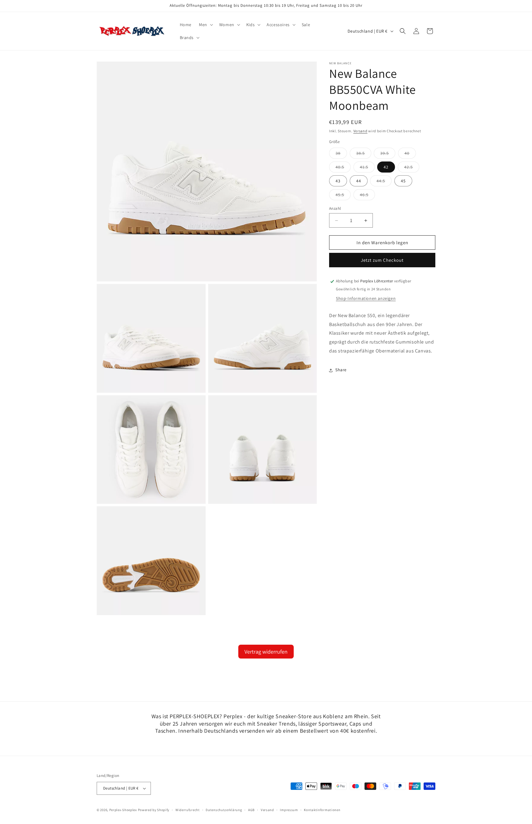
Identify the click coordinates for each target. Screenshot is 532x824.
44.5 (384, 182)
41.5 (367, 168)
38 (341, 154)
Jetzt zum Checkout (382, 260)
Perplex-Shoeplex (123, 810)
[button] (205, 24)
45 (403, 181)
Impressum (289, 810)
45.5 (343, 196)
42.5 (411, 168)
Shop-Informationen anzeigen (366, 298)
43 (338, 181)
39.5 (387, 154)
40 (410, 154)
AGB (251, 810)
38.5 (363, 154)
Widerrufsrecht (187, 810)
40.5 (343, 168)
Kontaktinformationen (322, 810)
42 (386, 167)
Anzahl (335, 208)
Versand (360, 131)
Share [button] (341, 370)
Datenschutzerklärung (224, 810)
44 (358, 181)
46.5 (367, 196)
